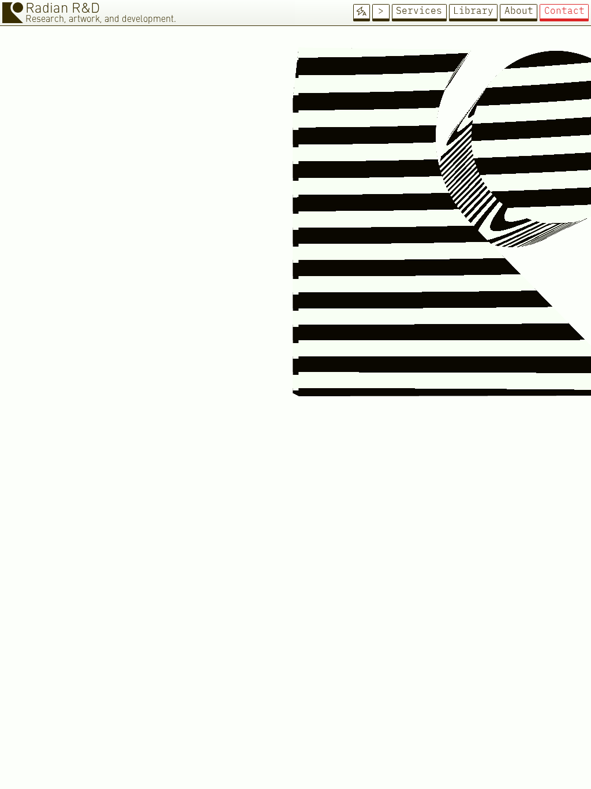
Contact (564, 11)
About (518, 11)
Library (473, 11)
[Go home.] (12, 12)
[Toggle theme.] (362, 11)
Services (419, 11)
